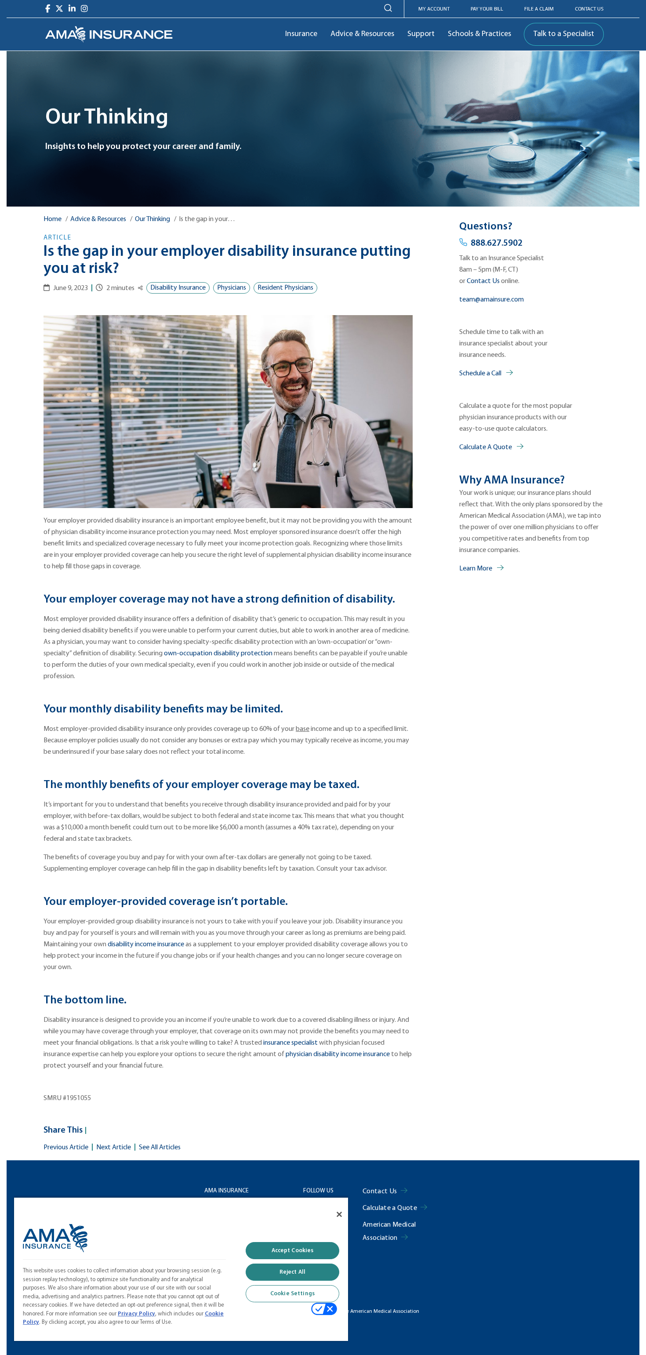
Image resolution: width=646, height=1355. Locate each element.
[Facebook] (47, 9)
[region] (181, 1269)
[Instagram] (84, 9)
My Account (434, 9)
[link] (109, 34)
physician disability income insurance (338, 1054)
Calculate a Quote (390, 1208)
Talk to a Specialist (563, 34)
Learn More (476, 568)
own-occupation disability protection (218, 653)
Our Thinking (152, 219)
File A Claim (539, 9)
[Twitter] (59, 9)
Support (421, 34)
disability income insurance (146, 944)
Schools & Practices (479, 34)
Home (53, 219)
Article (58, 238)
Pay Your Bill (487, 9)
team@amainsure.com (491, 299)
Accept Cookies (293, 1250)
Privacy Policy (136, 1314)
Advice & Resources (362, 34)
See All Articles (160, 1147)
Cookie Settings (292, 1294)
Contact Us (589, 9)
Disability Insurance (178, 287)
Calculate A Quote (486, 447)
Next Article (113, 1147)
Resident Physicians (285, 287)
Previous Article (66, 1147)
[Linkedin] (72, 9)
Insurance (301, 34)
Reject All (292, 1272)
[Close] (339, 1214)
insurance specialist (290, 1042)
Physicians (231, 287)
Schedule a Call (481, 373)
